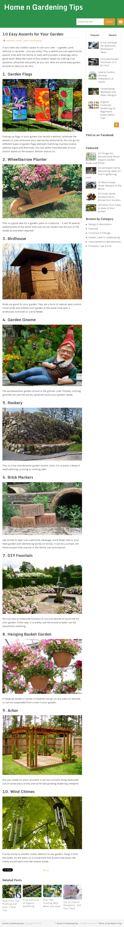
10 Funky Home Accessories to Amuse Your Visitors (109, 197)
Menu (120, 21)
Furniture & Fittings (99, 233)
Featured (10, 40)
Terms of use (104, 923)
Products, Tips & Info (100, 246)
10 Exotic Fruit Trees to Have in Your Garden (109, 208)
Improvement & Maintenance (104, 241)
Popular (94, 35)
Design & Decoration (100, 224)
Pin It (46, 870)
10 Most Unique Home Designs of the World (109, 185)
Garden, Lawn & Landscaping (28, 40)
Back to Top (116, 923)
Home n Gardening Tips (43, 7)
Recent (112, 35)
